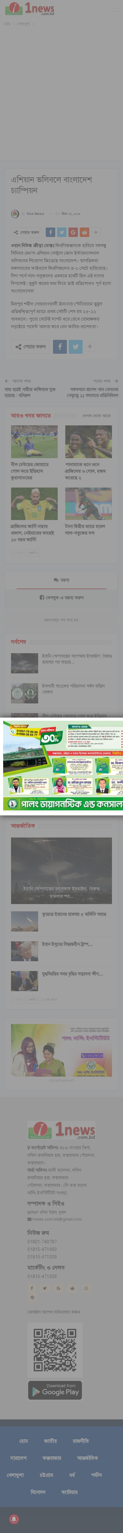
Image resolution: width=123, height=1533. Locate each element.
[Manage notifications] (14, 1519)
